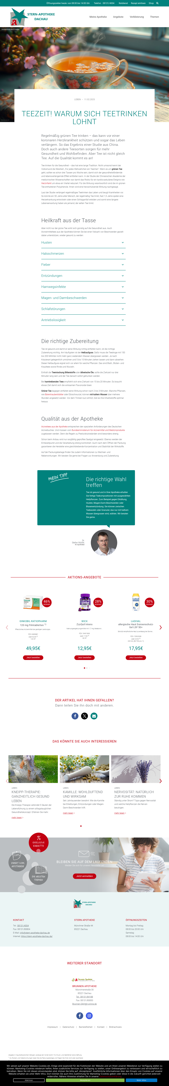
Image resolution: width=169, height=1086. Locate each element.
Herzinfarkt (46, 183)
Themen (154, 16)
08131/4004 (108, 3)
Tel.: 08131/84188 (84, 997)
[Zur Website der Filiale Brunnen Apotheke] (84, 980)
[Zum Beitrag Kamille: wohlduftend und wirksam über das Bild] (84, 769)
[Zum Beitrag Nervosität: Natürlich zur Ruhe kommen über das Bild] (136, 769)
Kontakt (100, 1027)
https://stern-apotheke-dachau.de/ (37, 936)
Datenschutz (68, 1027)
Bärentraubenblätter (54, 394)
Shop (151, 3)
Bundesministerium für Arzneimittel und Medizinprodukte (98, 430)
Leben (77, 99)
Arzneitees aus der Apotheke (54, 426)
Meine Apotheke (98, 16)
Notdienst (123, 3)
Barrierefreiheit (85, 1027)
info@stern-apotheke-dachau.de (35, 933)
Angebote (118, 16)
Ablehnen (29, 1080)
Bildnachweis (115, 1027)
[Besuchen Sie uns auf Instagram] (89, 1015)
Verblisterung (137, 16)
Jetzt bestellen (33, 657)
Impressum (52, 1027)
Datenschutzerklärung (110, 1076)
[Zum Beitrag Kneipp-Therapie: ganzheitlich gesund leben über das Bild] (33, 769)
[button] (161, 625)
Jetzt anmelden (84, 876)
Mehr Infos (141, 1080)
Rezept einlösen (138, 3)
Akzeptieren (85, 1080)
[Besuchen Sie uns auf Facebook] (79, 1015)
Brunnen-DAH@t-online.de (84, 1004)
